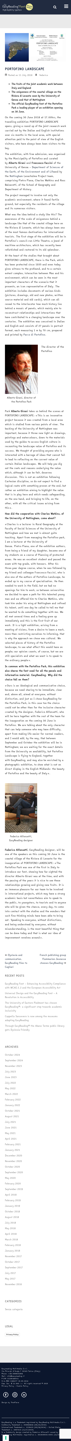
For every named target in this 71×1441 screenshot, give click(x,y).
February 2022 (13, 1099)
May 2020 (10, 1178)
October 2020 (12, 1167)
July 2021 (10, 1122)
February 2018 (13, 1245)
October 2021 (12, 1111)
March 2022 (11, 1094)
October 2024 (12, 1055)
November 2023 (13, 1066)
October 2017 (12, 1262)
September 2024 (14, 1060)
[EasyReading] (17, 7)
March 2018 (11, 1239)
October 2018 (12, 1211)
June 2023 (11, 1077)
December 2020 (13, 1155)
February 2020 (13, 1183)
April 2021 (11, 1139)
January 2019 (12, 1206)
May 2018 (10, 1228)
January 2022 (12, 1105)
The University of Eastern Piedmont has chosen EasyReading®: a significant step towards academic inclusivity (33, 1007)
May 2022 (10, 1088)
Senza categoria (14, 1309)
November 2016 (13, 1284)
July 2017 (10, 1273)
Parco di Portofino (34, 334)
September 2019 (14, 1189)
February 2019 (13, 1200)
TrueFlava (15, 1402)
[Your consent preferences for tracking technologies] (6, 1438)
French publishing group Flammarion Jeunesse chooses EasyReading (53, 959)
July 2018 (10, 1223)
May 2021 (10, 1133)
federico (43, 75)
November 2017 (13, 1256)
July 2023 (10, 1071)
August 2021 (12, 1116)
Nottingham (16, 176)
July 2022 (10, 1083)
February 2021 (13, 1144)
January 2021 (12, 1150)
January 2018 (12, 1251)
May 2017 (10, 1279)
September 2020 (14, 1172)
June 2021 (11, 1127)
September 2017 (14, 1267)
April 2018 (11, 1234)
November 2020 (13, 1161)
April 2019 (11, 1195)
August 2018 (12, 1217)
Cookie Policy (22, 1386)
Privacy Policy (12, 1334)
